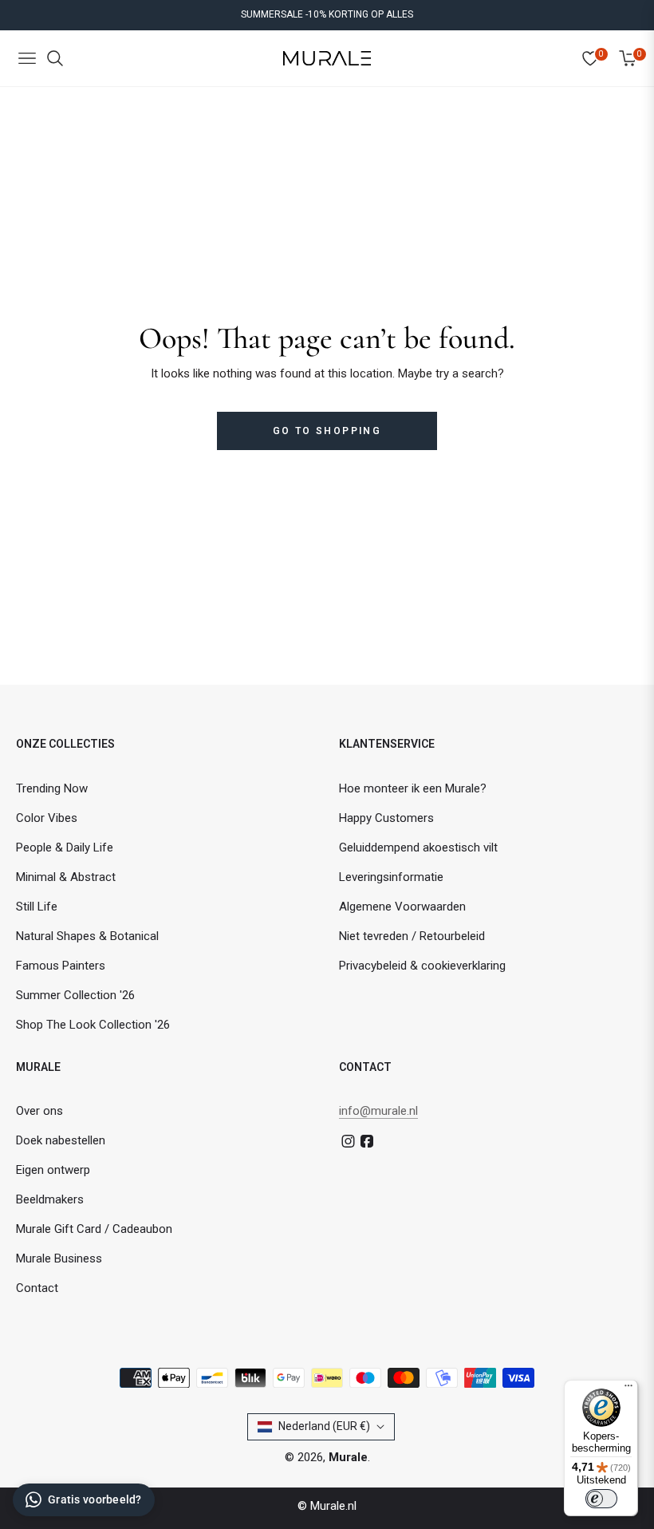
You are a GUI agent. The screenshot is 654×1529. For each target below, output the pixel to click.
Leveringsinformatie (391, 877)
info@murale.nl (378, 1111)
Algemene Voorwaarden (402, 906)
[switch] (601, 1498)
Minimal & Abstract (66, 877)
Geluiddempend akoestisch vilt (418, 847)
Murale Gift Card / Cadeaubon (94, 1229)
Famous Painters (60, 965)
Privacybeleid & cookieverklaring (422, 965)
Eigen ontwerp (53, 1170)
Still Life (36, 906)
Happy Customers (386, 818)
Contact (37, 1288)
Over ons (39, 1111)
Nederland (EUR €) (324, 1426)
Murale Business (59, 1258)
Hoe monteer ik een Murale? (413, 788)
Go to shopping (327, 431)
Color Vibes (46, 818)
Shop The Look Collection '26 (93, 1024)
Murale (348, 1457)
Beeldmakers (50, 1199)
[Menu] (628, 1389)
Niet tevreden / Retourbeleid (412, 936)
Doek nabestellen (60, 1140)
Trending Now (52, 788)
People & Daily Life (64, 847)
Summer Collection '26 (75, 995)
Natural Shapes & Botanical (87, 936)
